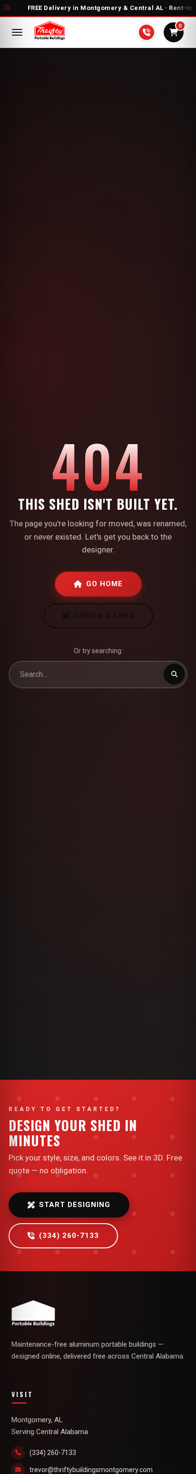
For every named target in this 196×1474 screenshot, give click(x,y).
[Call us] (146, 32)
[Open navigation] (17, 32)
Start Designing (74, 1204)
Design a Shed (104, 615)
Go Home (104, 584)
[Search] (174, 674)
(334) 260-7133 (69, 1235)
